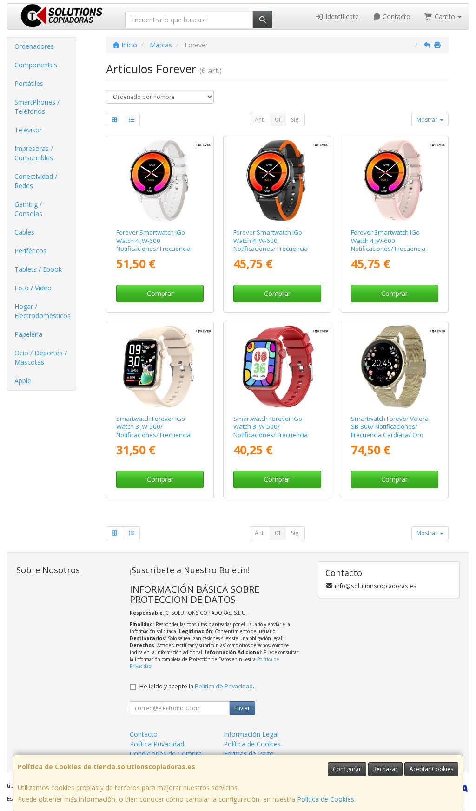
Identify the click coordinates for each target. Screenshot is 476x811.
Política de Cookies (325, 799)
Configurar (347, 769)
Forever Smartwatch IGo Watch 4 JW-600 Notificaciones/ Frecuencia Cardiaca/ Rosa (388, 244)
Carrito (445, 16)
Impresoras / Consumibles (33, 153)
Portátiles (28, 83)
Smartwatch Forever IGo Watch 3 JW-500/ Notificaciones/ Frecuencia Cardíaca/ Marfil (153, 430)
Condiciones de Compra (166, 753)
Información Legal (251, 734)
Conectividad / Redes (35, 181)
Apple (22, 380)
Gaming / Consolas (28, 209)
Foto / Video (33, 287)
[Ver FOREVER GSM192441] (160, 180)
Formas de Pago (249, 753)
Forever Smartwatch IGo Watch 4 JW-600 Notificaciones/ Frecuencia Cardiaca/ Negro (270, 244)
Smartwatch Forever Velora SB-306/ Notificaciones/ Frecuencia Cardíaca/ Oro (390, 426)
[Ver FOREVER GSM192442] (277, 180)
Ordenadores (34, 46)
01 (278, 120)
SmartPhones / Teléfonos (37, 107)
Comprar (160, 293)
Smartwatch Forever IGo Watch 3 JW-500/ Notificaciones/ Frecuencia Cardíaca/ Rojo (270, 430)
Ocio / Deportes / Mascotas (40, 357)
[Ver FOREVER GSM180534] (160, 366)
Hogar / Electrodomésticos (42, 311)
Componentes (35, 64)
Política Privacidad (157, 743)
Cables (24, 232)
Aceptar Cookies (431, 769)
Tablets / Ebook (38, 269)
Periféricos (30, 250)
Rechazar (385, 769)
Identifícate (341, 16)
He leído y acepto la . (196, 686)
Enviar (242, 708)
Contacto (395, 16)
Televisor (28, 129)
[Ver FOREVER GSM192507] (394, 180)
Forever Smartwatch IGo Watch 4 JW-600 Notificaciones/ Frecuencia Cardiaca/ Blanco (153, 244)
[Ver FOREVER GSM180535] (277, 366)
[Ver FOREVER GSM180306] (394, 366)
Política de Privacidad (224, 686)
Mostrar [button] (427, 120)
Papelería (28, 334)
